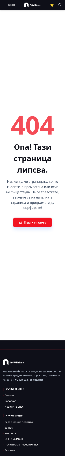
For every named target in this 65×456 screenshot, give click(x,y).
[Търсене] (60, 5)
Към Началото (35, 222)
